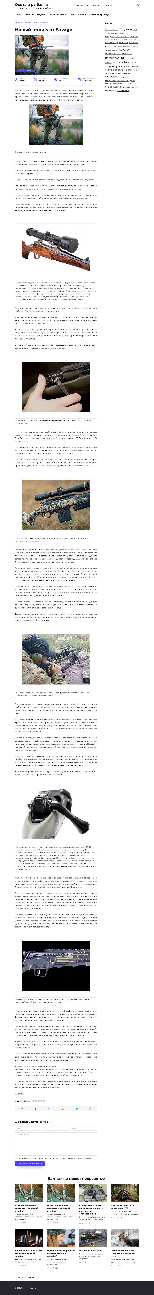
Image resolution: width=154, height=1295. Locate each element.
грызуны (117, 40)
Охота (19, 15)
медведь (133, 46)
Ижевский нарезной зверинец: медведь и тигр (123, 1253)
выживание (123, 33)
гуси (123, 39)
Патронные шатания (90, 1250)
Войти (109, 6)
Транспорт (97, 6)
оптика (108, 63)
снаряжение (113, 86)
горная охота (109, 40)
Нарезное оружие (25, 70)
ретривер (116, 83)
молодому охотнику (111, 50)
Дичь (72, 15)
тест (136, 87)
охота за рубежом (115, 66)
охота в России (124, 62)
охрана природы (123, 77)
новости (118, 54)
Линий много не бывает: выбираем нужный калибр (28, 1253)
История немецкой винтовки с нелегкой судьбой (26, 1208)
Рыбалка (29, 15)
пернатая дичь (125, 80)
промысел (109, 83)
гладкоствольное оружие (121, 36)
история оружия (114, 42)
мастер (126, 46)
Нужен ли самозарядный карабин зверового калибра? (61, 1253)
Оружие (41, 15)
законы (134, 40)
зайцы (127, 40)
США (135, 30)
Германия (109, 30)
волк (116, 33)
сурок (132, 87)
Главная (31, 1278)
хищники (123, 90)
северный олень (125, 83)
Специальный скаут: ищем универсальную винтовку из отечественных (91, 1209)
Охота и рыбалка (31, 4)
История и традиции (99, 15)
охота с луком (132, 67)
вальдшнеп (109, 33)
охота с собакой (115, 69)
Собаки (82, 15)
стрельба (125, 87)
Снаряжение (83, 6)
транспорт (109, 91)
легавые (121, 46)
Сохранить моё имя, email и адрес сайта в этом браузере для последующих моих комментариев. (55, 1158)
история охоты (131, 43)
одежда (132, 58)
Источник (19, 1094)
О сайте (20, 1278)
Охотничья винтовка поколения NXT (122, 1206)
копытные (111, 46)
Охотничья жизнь (57, 15)
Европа (115, 30)
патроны (110, 80)
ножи (124, 58)
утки (115, 91)
